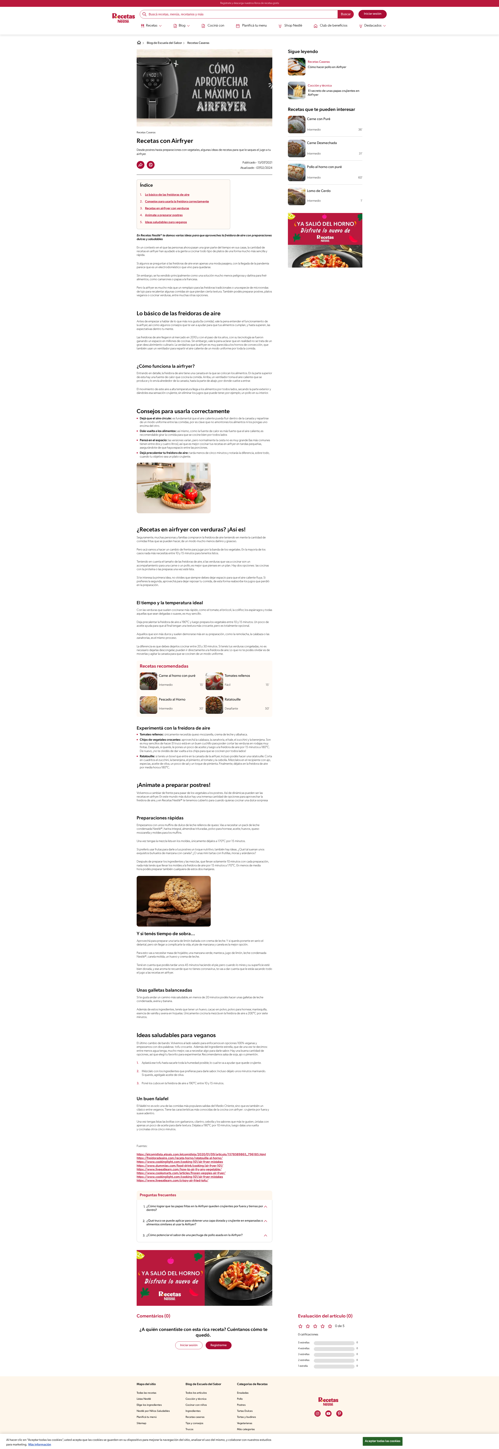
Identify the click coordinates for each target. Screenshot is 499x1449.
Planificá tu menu (254, 25)
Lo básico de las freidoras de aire (167, 194)
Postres (241, 1405)
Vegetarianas (244, 1423)
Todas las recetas (146, 1393)
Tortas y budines (246, 1417)
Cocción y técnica (196, 1399)
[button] (140, 165)
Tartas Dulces (245, 1411)
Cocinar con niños (196, 1405)
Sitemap (141, 1423)
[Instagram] (317, 1413)
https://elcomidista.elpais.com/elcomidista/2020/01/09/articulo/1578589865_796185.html (201, 1154)
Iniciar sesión (189, 1345)
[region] (249, 1441)
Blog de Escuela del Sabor (164, 43)
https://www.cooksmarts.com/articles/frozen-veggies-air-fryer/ (181, 1173)
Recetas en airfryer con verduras (167, 208)
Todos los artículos (196, 1393)
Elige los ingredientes (149, 1405)
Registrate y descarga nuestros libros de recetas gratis (249, 3)
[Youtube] (328, 1413)
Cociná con (216, 25)
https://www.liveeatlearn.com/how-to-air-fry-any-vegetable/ (179, 1169)
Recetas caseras (195, 1417)
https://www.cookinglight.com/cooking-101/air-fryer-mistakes (180, 1162)
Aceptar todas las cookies (382, 1441)
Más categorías (246, 1429)
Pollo (240, 1399)
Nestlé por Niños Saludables (153, 1411)
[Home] (139, 44)
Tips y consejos (194, 1423)
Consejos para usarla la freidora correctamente (177, 201)
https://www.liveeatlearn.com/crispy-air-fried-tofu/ (172, 1180)
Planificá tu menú (147, 1417)
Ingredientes (193, 1411)
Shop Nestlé (293, 25)
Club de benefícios (333, 25)
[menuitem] (151, 27)
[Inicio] (123, 18)
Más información (39, 1444)
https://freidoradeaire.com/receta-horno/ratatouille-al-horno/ (180, 1158)
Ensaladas (243, 1393)
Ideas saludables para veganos (166, 222)
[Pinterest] (339, 1413)
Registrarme (219, 1345)
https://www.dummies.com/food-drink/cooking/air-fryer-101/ (180, 1165)
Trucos (189, 1429)
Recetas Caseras (198, 43)
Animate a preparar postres (164, 215)
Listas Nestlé (144, 1399)
